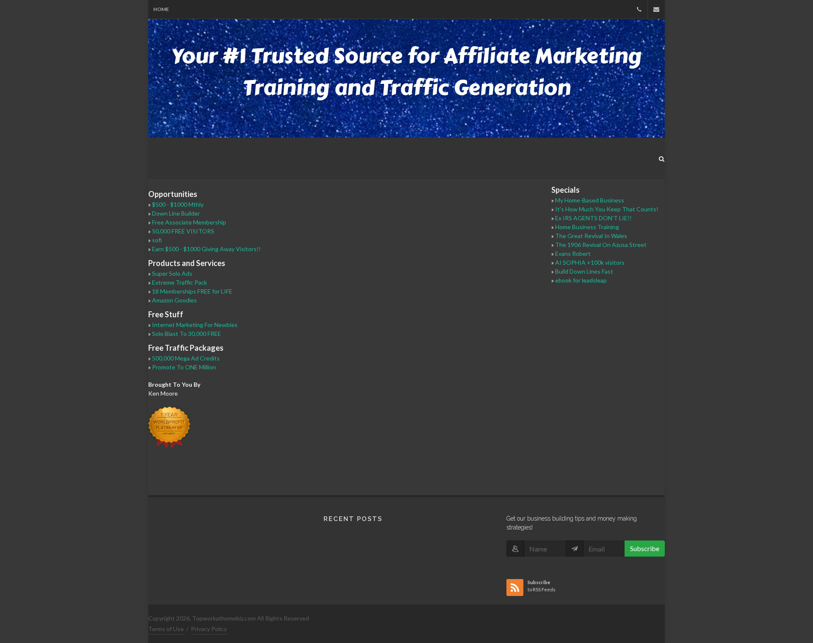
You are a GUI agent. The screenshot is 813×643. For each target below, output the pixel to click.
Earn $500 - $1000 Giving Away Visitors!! (206, 248)
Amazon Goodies (174, 300)
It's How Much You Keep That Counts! (606, 209)
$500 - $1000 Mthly (178, 204)
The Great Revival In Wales (591, 235)
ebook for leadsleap (581, 280)
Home (161, 9)
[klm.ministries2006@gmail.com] (656, 9)
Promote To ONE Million (184, 367)
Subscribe (644, 548)
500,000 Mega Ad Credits (186, 358)
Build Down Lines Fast (584, 271)
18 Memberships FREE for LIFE (192, 291)
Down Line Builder (176, 213)
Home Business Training (587, 226)
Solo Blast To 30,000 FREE (186, 333)
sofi (157, 240)
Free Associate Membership (189, 222)
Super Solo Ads (172, 273)
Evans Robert (573, 253)
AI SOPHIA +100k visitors (590, 262)
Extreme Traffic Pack (179, 282)
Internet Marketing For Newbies (195, 324)
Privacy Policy (209, 628)
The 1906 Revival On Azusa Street (601, 244)
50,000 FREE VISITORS (183, 231)
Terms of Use (166, 628)
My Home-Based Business (589, 200)
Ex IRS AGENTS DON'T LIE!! (593, 218)
